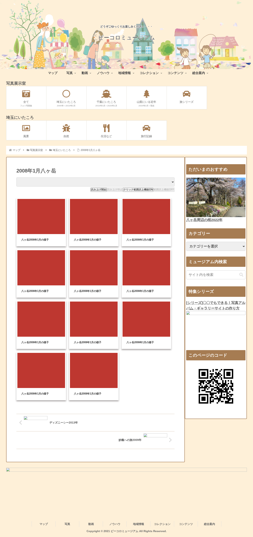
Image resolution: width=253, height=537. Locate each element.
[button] (241, 275)
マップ (44, 524)
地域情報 (138, 524)
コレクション (162, 524)
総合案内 (209, 524)
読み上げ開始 (98, 189)
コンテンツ (186, 524)
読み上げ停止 (115, 189)
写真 (67, 524)
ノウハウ (114, 524)
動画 (91, 524)
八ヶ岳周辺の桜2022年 (204, 220)
